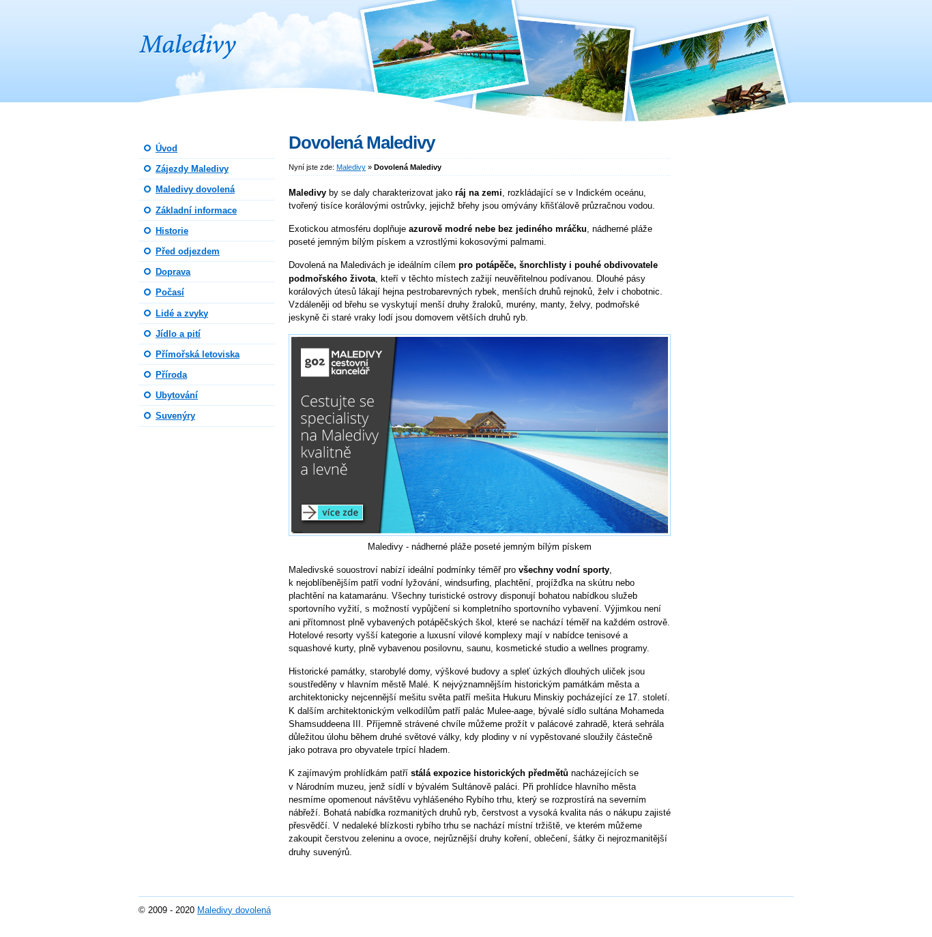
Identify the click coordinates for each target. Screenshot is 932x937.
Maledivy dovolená (195, 189)
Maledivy (167, 10)
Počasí (170, 292)
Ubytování (177, 395)
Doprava (173, 272)
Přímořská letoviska (197, 354)
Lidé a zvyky (182, 313)
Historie (172, 231)
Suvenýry (175, 416)
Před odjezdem (188, 251)
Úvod (166, 148)
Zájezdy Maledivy (192, 169)
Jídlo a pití (178, 334)
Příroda (171, 375)
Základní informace (196, 210)
